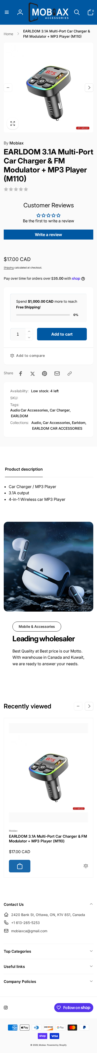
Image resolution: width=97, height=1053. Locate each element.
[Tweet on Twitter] (32, 373)
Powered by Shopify (57, 1045)
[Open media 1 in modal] (48, 87)
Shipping (9, 267)
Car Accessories (34, 410)
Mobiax (14, 142)
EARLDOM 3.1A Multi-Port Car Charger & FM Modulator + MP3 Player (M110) (48, 839)
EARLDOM (19, 416)
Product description (24, 469)
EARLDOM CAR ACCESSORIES (57, 428)
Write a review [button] (48, 234)
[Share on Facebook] (20, 373)
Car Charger (60, 410)
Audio (15, 410)
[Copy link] (69, 373)
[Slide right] (89, 87)
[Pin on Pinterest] (44, 373)
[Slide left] (8, 87)
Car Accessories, (57, 422)
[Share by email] (57, 373)
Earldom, (79, 422)
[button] (6, 12)
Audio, (36, 422)
